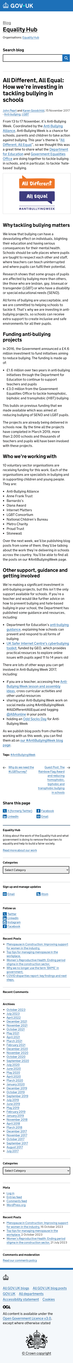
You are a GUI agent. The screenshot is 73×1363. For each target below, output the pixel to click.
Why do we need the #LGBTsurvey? (21, 769)
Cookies (48, 1299)
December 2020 (17, 1049)
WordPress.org (16, 1205)
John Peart (10, 110)
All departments (31, 1294)
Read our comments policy (20, 1260)
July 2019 (13, 1100)
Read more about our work (20, 850)
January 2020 (16, 1084)
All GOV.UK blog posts (50, 1288)
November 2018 (17, 1119)
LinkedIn (13, 816)
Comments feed (17, 1201)
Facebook (47, 811)
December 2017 (17, 1131)
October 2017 (15, 1139)
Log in (10, 1193)
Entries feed (14, 1197)
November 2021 (17, 1025)
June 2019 (13, 1104)
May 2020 (13, 1072)
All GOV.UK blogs (16, 1288)
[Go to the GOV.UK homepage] (18, 5)
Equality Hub (20, 29)
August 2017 (15, 1147)
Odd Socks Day (35, 719)
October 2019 (16, 1092)
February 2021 (16, 1045)
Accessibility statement (21, 1299)
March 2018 (14, 1127)
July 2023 (13, 1013)
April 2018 (13, 1123)
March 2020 (15, 1080)
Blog (7, 22)
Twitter (11, 914)
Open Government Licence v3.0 (27, 1318)
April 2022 (14, 1017)
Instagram (14, 922)
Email (44, 816)
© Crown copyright (36, 1353)
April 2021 (13, 1037)
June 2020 (14, 1068)
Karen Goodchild (33, 110)
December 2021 (17, 1021)
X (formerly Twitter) (19, 811)
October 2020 (16, 1056)
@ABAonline (16, 714)
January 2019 (15, 1115)
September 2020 (18, 1061)
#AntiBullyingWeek (22, 754)
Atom (44, 894)
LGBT (25, 114)
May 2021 (13, 1033)
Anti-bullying (12, 114)
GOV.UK (9, 1294)
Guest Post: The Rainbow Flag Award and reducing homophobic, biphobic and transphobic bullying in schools (51, 779)
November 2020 (17, 1053)
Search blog (13, 50)
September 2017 (17, 1143)
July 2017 (13, 1151)
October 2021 (16, 1029)
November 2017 (17, 1135)
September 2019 (17, 1096)
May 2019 (13, 1108)
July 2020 (13, 1064)
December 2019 (17, 1088)
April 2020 (14, 1076)
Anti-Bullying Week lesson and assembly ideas (37, 686)
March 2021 (14, 1041)
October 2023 (16, 1009)
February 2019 (16, 1111)
